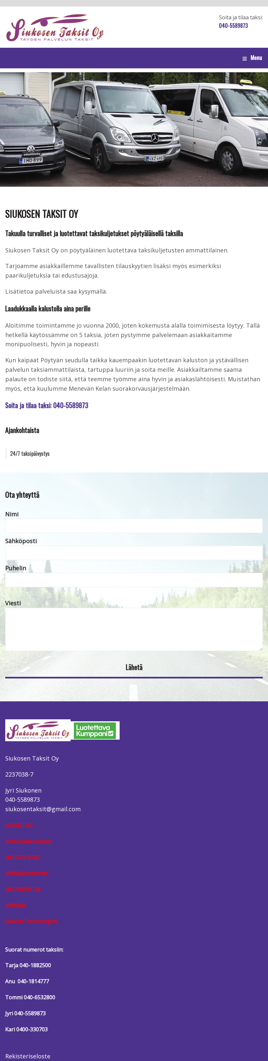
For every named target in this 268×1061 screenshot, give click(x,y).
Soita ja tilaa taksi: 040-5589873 (46, 405)
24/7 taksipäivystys (30, 453)
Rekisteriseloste (27, 1056)
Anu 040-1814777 (27, 981)
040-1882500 (35, 965)
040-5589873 (233, 25)
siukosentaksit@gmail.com (43, 809)
